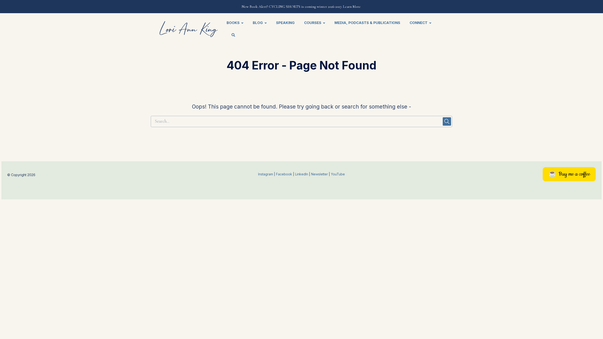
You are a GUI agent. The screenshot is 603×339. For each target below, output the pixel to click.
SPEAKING (285, 22)
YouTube (338, 174)
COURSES (312, 22)
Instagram (265, 174)
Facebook (284, 174)
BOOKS (233, 22)
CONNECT (419, 22)
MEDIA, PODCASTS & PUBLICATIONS (367, 22)
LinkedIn (302, 174)
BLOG (258, 22)
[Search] (231, 35)
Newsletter (320, 174)
